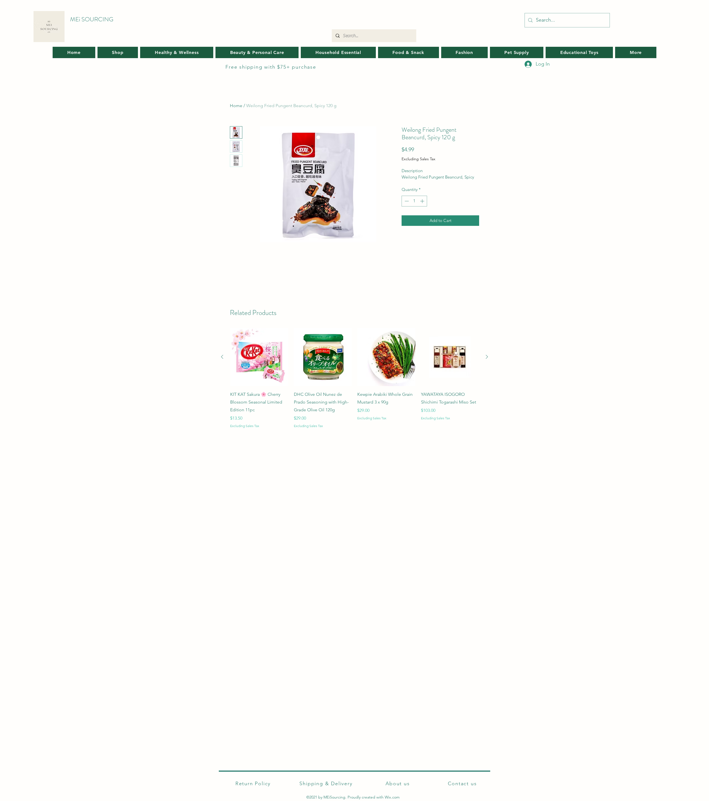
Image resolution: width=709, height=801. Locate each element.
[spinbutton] (414, 201)
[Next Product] (487, 356)
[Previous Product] (222, 356)
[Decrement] (406, 201)
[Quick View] (259, 357)
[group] (354, 378)
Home (236, 105)
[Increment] (423, 201)
